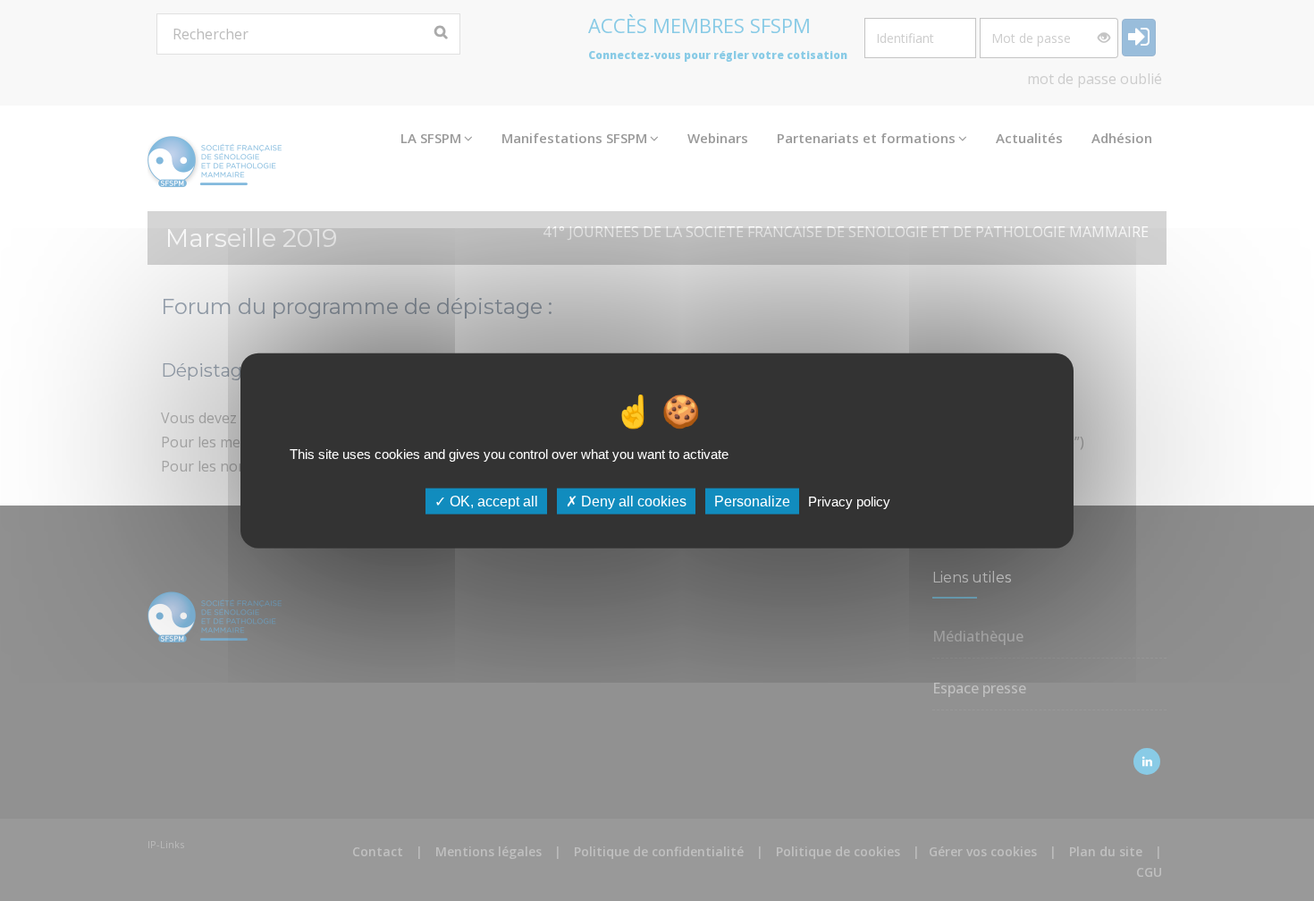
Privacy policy (849, 501)
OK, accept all (492, 501)
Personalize (752, 501)
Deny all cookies (631, 501)
